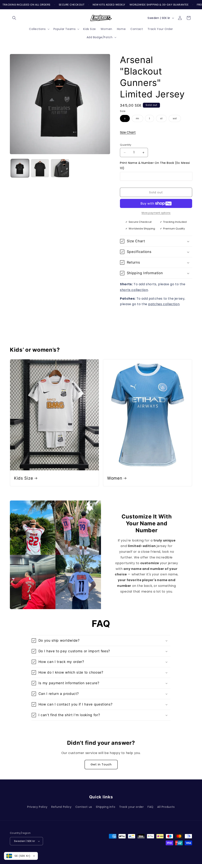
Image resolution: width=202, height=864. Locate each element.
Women (114, 478)
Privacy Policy (37, 807)
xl (163, 119)
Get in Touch (101, 764)
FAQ (150, 807)
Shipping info (105, 807)
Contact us (83, 807)
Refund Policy (61, 807)
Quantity (125, 145)
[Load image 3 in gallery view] (60, 168)
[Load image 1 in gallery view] (20, 168)
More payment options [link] (156, 212)
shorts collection (134, 290)
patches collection (164, 304)
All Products (166, 807)
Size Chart (128, 132)
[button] (14, 18)
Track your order (131, 807)
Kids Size (23, 478)
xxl (177, 119)
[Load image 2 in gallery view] (40, 168)
